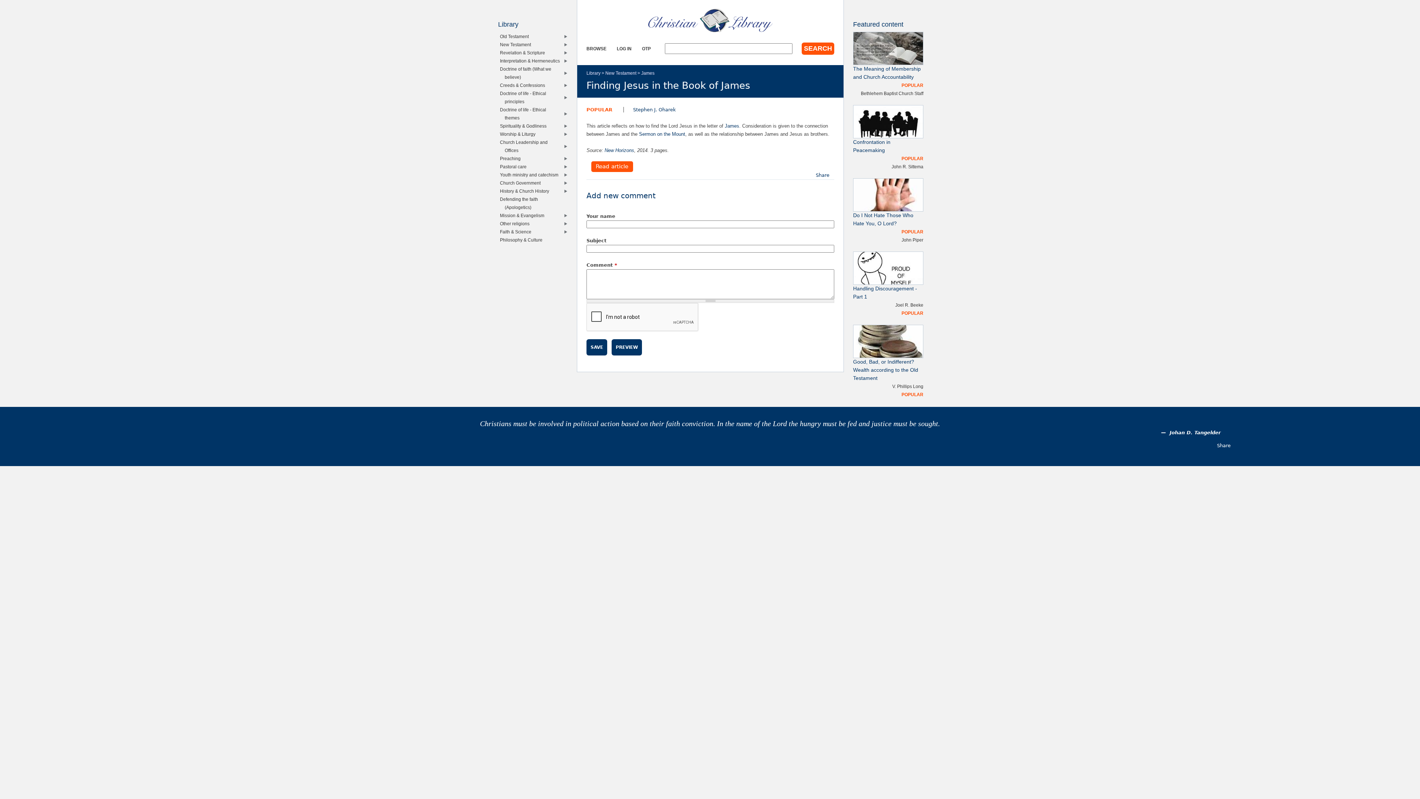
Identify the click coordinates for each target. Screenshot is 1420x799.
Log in (624, 48)
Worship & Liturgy (519, 134)
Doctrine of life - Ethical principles (525, 97)
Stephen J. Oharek (654, 109)
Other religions (516, 223)
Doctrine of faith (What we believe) (527, 73)
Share (822, 175)
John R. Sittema (907, 166)
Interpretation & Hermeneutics (531, 60)
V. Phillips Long (907, 386)
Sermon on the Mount (662, 134)
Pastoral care (515, 166)
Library (593, 73)
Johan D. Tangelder (1195, 432)
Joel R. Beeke (909, 305)
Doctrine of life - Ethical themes (525, 113)
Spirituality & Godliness (525, 126)
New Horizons (619, 150)
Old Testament (516, 36)
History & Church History (526, 191)
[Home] (710, 20)
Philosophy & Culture (523, 239)
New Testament (620, 73)
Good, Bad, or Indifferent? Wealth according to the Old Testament (885, 370)
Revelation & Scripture (524, 52)
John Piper (912, 239)
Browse (596, 48)
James (648, 73)
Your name (600, 216)
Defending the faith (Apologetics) (520, 203)
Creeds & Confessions (524, 85)
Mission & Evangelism (524, 215)
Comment (601, 265)
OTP (646, 48)
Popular (599, 109)
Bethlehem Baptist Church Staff (892, 93)
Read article (612, 166)
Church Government (522, 183)
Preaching (512, 158)
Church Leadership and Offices (525, 146)
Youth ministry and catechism (531, 174)
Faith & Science (517, 231)
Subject (596, 240)
